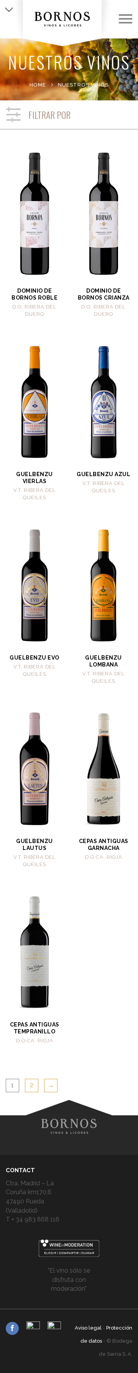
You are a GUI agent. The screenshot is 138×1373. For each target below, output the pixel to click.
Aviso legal (89, 1328)
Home (38, 85)
